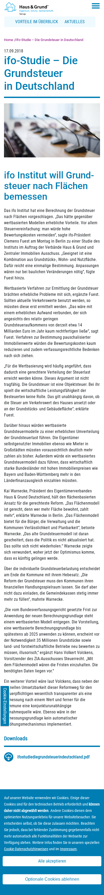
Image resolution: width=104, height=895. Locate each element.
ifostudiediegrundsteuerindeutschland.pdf (53, 756)
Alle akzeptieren (52, 861)
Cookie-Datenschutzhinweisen (26, 849)
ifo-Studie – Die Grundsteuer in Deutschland (49, 40)
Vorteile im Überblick (36, 21)
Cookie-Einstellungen (4, 706)
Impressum (68, 849)
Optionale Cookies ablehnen (52, 879)
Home (8, 40)
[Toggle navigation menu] (96, 6)
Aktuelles (75, 21)
